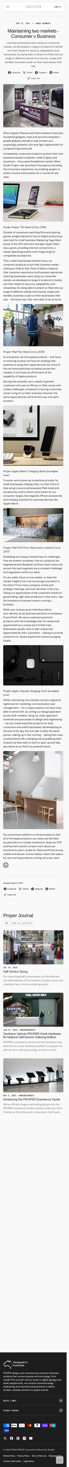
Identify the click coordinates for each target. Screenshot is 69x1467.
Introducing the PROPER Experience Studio (31, 1099)
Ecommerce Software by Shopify (40, 1449)
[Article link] (33, 947)
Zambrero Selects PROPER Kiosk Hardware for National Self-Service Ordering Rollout (32, 1035)
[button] (8, 7)
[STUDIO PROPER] (33, 7)
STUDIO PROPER (17, 1449)
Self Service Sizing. (15, 971)
